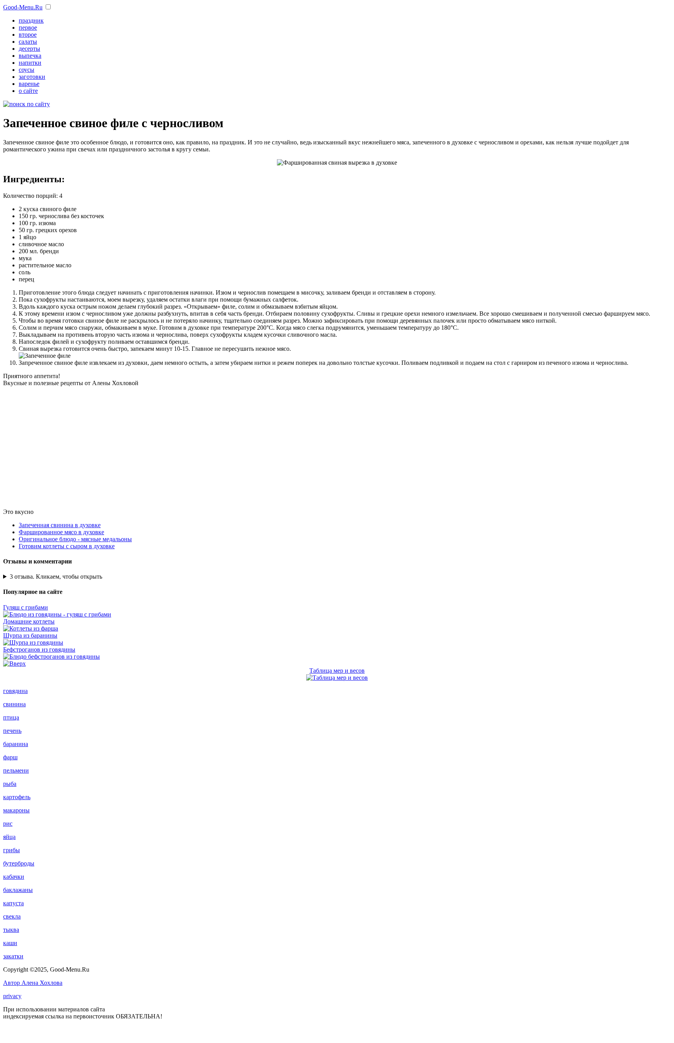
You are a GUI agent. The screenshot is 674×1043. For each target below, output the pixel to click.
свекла (12, 916)
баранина (15, 744)
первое (28, 27)
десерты (29, 48)
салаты (28, 41)
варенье (29, 83)
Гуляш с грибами (25, 607)
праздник (31, 20)
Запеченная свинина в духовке (60, 525)
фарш (10, 757)
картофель (16, 797)
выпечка (30, 55)
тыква (11, 929)
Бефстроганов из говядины (39, 649)
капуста (13, 903)
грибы (11, 850)
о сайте (28, 90)
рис (7, 823)
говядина (15, 691)
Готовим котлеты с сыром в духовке (67, 546)
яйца (9, 836)
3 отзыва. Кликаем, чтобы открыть (56, 576)
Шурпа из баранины (30, 635)
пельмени (16, 770)
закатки (13, 956)
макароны (16, 810)
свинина (14, 704)
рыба (9, 783)
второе (28, 34)
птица (11, 717)
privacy (12, 996)
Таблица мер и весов (337, 670)
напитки (30, 62)
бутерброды (18, 863)
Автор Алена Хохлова (32, 982)
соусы (26, 69)
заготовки (32, 76)
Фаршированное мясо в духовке (61, 532)
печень (12, 730)
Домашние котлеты (29, 621)
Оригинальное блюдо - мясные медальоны (75, 539)
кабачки (13, 876)
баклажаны (18, 890)
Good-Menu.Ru (23, 7)
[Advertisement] (337, 447)
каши (10, 943)
